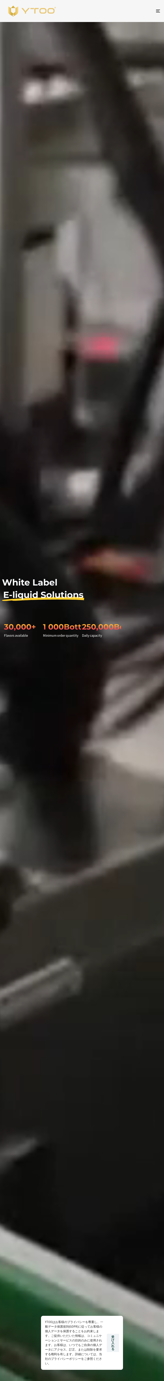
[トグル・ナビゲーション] (134, 11)
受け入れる (112, 1343)
